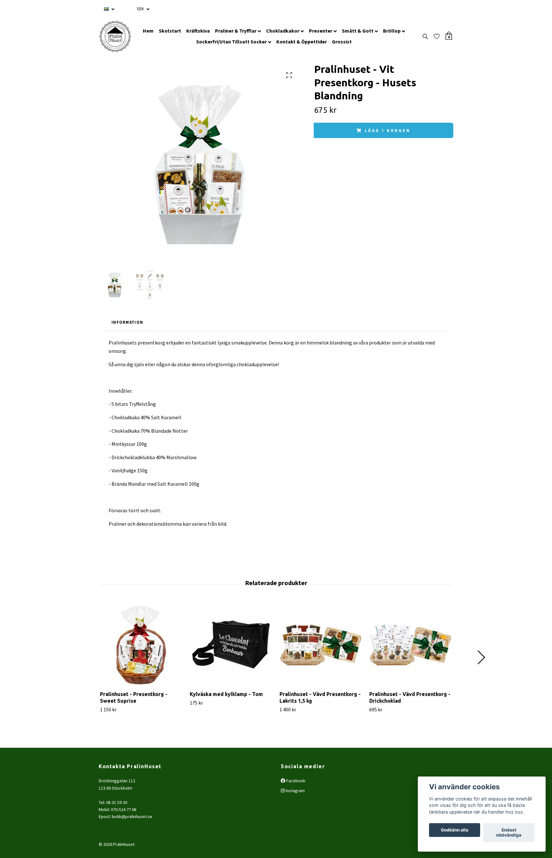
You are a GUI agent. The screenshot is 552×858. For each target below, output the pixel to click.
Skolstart (170, 30)
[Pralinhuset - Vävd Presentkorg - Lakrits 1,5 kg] (321, 644)
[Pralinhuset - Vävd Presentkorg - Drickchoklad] (410, 644)
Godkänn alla (454, 830)
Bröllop (392, 30)
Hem (148, 30)
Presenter (320, 30)
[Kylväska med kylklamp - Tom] (231, 644)
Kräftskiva (198, 30)
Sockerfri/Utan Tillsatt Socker (231, 41)
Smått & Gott (357, 30)
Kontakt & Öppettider (301, 41)
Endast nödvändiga (508, 833)
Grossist (342, 41)
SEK (141, 9)
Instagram (295, 790)
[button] (481, 657)
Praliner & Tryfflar (236, 30)
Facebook (295, 781)
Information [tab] (127, 322)
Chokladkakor (282, 30)
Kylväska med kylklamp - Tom (226, 694)
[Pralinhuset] (115, 36)
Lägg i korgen (387, 130)
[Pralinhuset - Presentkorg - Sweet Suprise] (141, 644)
